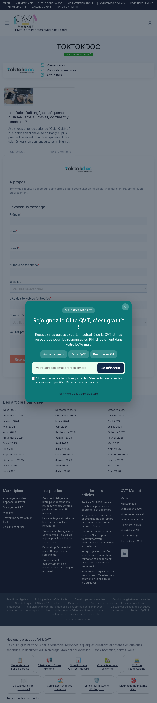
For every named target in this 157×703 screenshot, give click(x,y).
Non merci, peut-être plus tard (78, 393)
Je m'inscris (110, 368)
